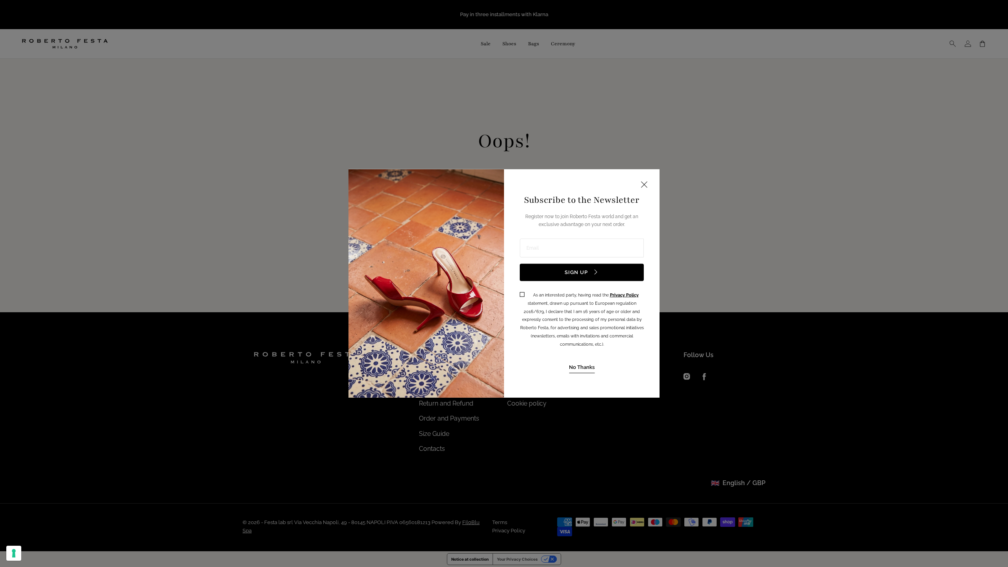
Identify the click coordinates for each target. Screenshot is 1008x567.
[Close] (644, 185)
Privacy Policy (624, 295)
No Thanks (582, 367)
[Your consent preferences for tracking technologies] (13, 553)
